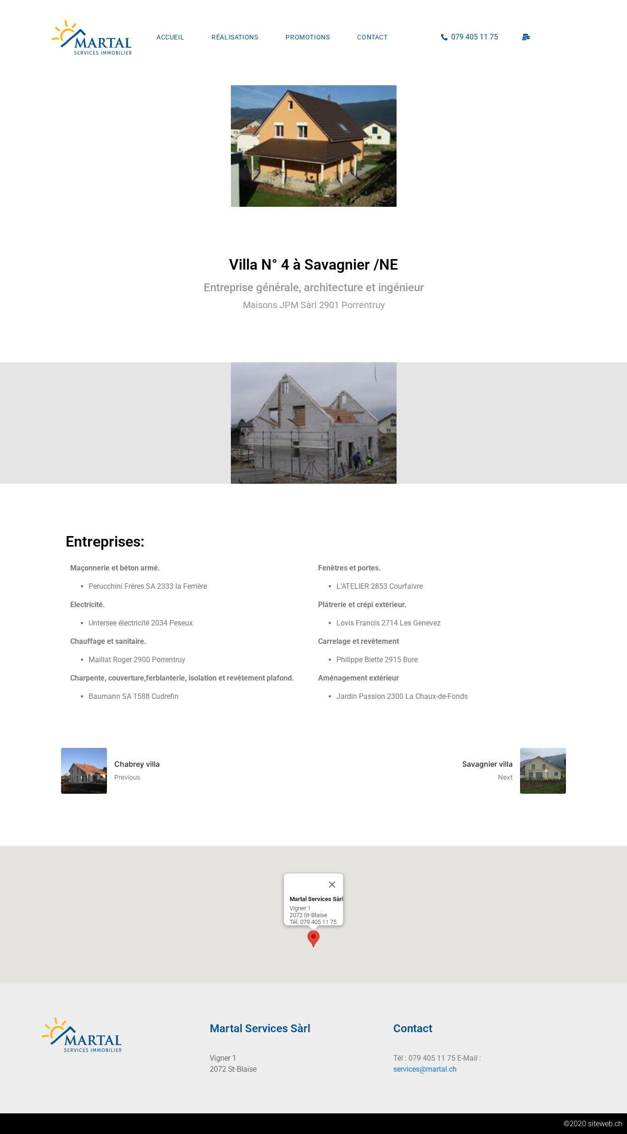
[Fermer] (332, 885)
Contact (372, 37)
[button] (313, 938)
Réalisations (235, 37)
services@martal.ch (425, 1069)
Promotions (308, 37)
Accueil (170, 37)
